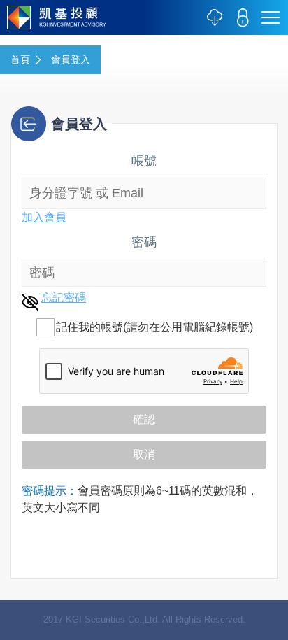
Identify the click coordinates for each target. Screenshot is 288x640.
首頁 (20, 59)
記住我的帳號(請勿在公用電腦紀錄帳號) (154, 327)
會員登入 (70, 59)
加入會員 (44, 217)
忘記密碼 (63, 298)
